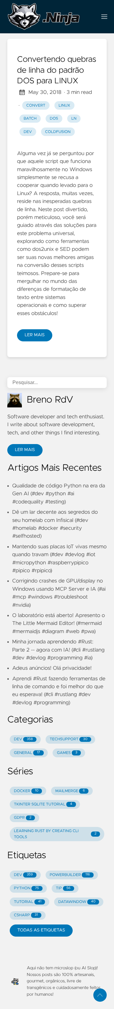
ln (74, 119)
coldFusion (58, 132)
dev (28, 132)
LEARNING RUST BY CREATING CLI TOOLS (55, 834)
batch (30, 119)
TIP (63, 888)
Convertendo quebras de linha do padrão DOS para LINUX (56, 70)
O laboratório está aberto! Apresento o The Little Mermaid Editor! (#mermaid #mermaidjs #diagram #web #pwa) (58, 623)
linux (64, 106)
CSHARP (26, 915)
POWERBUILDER (70, 875)
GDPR (22, 818)
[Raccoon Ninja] (49, 16)
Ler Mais (35, 335)
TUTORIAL (27, 902)
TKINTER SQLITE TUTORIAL (43, 804)
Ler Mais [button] (25, 450)
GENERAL (27, 753)
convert (36, 106)
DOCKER (26, 791)
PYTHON (26, 888)
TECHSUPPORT (68, 739)
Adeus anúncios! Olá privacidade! (52, 668)
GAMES (67, 753)
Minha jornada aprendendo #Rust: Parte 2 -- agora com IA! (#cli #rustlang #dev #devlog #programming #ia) (58, 650)
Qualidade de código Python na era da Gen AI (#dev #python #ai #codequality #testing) (58, 494)
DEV (23, 739)
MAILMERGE (70, 791)
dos (54, 119)
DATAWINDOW (76, 902)
